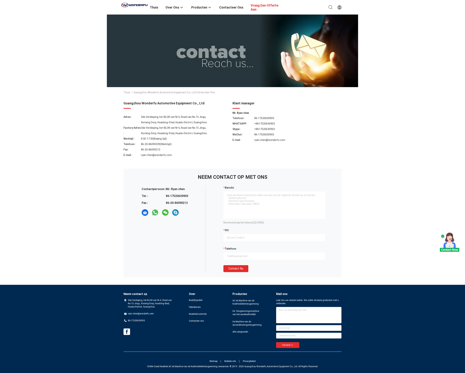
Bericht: (229, 187)
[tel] (185, 212)
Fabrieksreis (195, 307)
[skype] (175, 212)
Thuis (127, 92)
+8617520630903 (264, 123)
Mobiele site (230, 361)
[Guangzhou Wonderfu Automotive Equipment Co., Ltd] (134, 4)
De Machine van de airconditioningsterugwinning (247, 323)
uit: (227, 230)
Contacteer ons (196, 321)
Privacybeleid (249, 361)
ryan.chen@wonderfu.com (156, 155)
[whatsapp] (155, 212)
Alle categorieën (240, 332)
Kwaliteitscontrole (198, 314)
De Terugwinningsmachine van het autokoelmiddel (245, 313)
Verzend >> (287, 345)
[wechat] (165, 212)
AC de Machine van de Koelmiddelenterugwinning (245, 302)
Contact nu (236, 268)
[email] (145, 212)
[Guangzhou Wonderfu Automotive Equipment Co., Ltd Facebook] (127, 332)
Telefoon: (231, 248)
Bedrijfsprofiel (195, 300)
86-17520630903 (264, 118)
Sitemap (213, 361)
